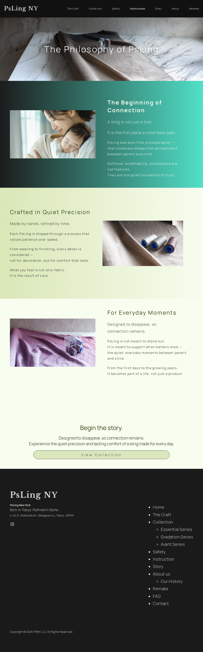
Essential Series (176, 529)
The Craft (162, 514)
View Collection (101, 454)
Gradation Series (177, 537)
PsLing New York (20, 505)
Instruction (163, 559)
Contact (161, 603)
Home (158, 507)
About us (161, 574)
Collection (163, 522)
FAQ (157, 596)
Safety (159, 551)
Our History (172, 581)
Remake (160, 588)
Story (158, 566)
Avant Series (173, 544)
